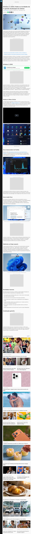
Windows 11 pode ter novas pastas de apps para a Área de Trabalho (15, 54)
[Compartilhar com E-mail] (11, 12)
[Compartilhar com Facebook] (9, 12)
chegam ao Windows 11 (16, 102)
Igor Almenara (6, 10)
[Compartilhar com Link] (12, 12)
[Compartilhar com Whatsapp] (8, 12)
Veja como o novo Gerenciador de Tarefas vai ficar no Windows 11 (15, 52)
